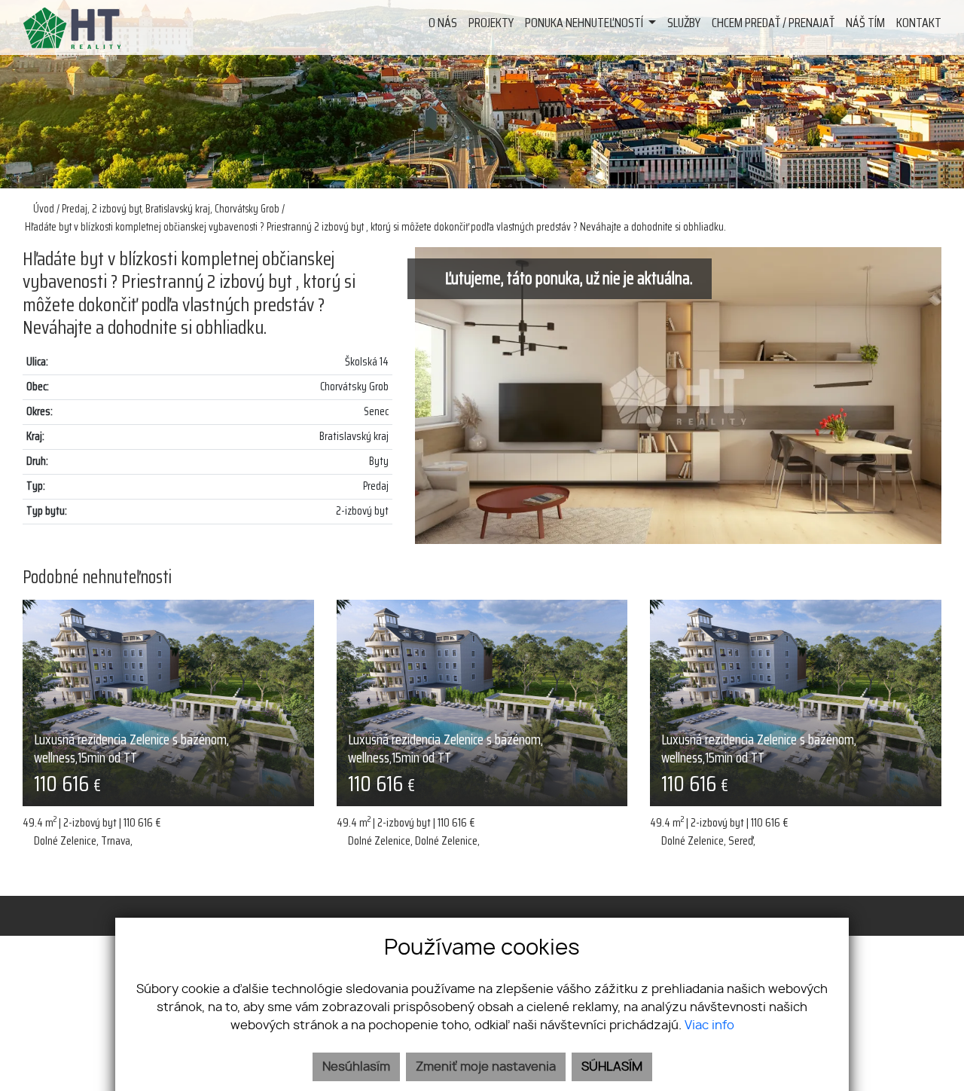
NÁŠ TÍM (865, 22)
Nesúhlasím (356, 1067)
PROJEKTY (491, 22)
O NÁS (443, 22)
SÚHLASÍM (611, 1067)
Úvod (42, 208)
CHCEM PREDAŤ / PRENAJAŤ (773, 22)
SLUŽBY (683, 22)
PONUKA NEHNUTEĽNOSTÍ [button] (585, 22)
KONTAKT (918, 22)
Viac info (709, 1025)
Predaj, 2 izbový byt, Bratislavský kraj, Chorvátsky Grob (172, 208)
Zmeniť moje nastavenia (486, 1067)
